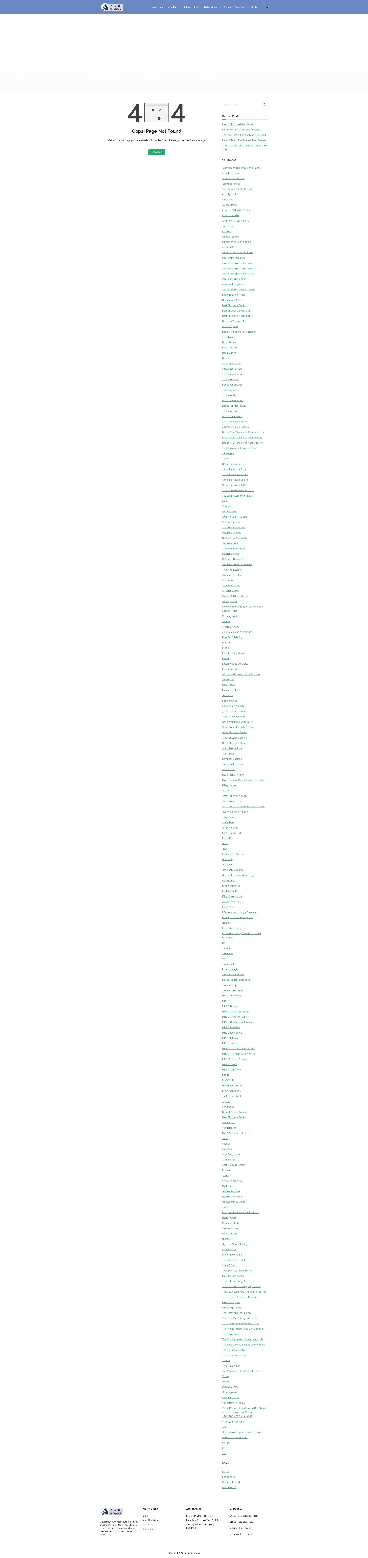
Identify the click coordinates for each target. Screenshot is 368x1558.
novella (226, 1143)
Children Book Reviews (234, 517)
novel (225, 1138)
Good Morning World (233, 716)
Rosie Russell (229, 1217)
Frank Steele (228, 685)
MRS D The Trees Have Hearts (238, 1048)
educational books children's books (241, 674)
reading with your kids (234, 1202)
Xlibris (225, 1448)
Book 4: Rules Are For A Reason (239, 331)
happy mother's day (233, 764)
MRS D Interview (231, 1027)
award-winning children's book (238, 289)
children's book (230, 543)
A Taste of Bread (231, 173)
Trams (225, 1376)
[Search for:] (245, 104)
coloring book (229, 601)
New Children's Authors (234, 1112)
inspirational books (232, 801)
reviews (226, 1207)
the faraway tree (231, 1302)
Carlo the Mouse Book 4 (235, 479)
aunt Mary (227, 226)
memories (227, 953)
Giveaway (227, 695)
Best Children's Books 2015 (236, 316)
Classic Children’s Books (235, 596)
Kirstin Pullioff (229, 891)
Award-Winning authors (234, 284)
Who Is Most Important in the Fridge (241, 1432)
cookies (226, 621)
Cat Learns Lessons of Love (237, 495)
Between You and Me (233, 321)
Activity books (230, 194)
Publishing (227, 1186)
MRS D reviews (230, 1043)
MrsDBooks (228, 1080)
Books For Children (232, 384)
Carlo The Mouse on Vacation (238, 490)
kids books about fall (233, 870)
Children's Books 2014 (234, 559)
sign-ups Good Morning (235, 1244)
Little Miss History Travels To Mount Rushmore (241, 935)
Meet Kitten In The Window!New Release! (244, 140)
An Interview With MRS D (235, 220)
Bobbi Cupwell (230, 326)
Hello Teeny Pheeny (233, 774)
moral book (228, 964)
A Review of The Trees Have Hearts (241, 168)
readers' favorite (231, 1191)
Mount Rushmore (231, 995)
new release (228, 1122)
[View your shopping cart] (266, 7)
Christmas (227, 580)
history (225, 790)
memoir (226, 948)
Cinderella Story (230, 591)
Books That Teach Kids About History (242, 443)
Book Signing (229, 353)
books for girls (229, 390)
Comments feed (231, 1482)
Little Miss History (231, 928)
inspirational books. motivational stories (243, 806)
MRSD (225, 1075)
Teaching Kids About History (237, 1270)
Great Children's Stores (234, 737)
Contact (255, 7)
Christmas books (231, 585)
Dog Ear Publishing (232, 637)
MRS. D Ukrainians (231, 1069)
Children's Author (231, 522)
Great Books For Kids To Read (238, 727)
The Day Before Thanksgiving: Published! (244, 135)
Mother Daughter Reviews (236, 980)
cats (224, 501)
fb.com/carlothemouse (241, 1534)
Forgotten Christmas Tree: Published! (242, 129)
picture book (229, 1159)
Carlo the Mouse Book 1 (235, 469)
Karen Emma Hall (231, 833)
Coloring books (230, 616)
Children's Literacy (232, 569)
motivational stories (233, 990)
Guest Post (228, 753)
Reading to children (232, 1196)
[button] (178, 7)
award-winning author (234, 279)
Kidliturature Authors (233, 854)
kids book (227, 859)
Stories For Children (232, 1254)
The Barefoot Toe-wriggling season (241, 1286)
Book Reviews (229, 347)
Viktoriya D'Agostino (233, 1421)
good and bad (229, 700)
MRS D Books (229, 1006)
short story (228, 1239)
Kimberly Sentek (231, 886)
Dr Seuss (227, 642)
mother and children (233, 974)
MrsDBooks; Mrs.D (232, 1085)
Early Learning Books (233, 653)
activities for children (233, 178)
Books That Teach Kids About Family (242, 437)
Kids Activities (191, 7)
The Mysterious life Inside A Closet (240, 1323)
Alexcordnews (229, 205)
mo (224, 958)
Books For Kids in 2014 (234, 405)
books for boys (230, 379)
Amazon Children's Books (236, 210)
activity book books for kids (237, 189)
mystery (226, 1101)
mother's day (229, 985)
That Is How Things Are (235, 1281)
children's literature (232, 575)
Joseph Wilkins (230, 827)
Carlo (225, 458)
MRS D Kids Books (232, 1032)
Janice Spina (228, 817)
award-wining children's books (238, 273)
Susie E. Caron (229, 1265)
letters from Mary (231, 901)
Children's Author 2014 (234, 527)
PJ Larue (226, 1170)
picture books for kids (234, 1165)
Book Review (229, 342)
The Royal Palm (230, 1334)
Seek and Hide (230, 1228)
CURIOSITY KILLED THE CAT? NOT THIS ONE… (244, 147)
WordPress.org (230, 1487)
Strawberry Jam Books (234, 1260)
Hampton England (232, 759)
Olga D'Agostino (231, 1154)
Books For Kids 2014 (233, 400)
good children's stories (234, 711)
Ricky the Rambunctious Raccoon (240, 1212)
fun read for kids (231, 690)
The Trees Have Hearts (234, 1355)
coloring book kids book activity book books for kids (242, 608)
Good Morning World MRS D (237, 722)
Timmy (226, 1360)
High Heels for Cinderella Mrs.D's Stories (243, 780)
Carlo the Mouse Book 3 (235, 474)
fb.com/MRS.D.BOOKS (240, 1528)
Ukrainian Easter (230, 1387)
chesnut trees (229, 511)
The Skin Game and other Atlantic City (242, 1339)
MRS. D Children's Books (235, 1059)
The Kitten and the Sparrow (237, 1313)
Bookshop (240, 7)
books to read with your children (239, 448)
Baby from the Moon (233, 294)
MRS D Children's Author (235, 1016)
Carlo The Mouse (231, 464)
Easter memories (231, 669)
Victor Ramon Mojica (233, 1403)
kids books (228, 864)
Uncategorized (230, 1392)
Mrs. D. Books (193, 1553)
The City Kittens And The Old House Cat (244, 1291)
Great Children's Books (234, 732)
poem (225, 1175)
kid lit (225, 843)
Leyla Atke (228, 907)
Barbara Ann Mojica (232, 300)
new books (228, 1106)
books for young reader (235, 421)
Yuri (224, 1453)
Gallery (227, 7)
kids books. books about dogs (238, 875)
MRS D (226, 1001)
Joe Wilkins (228, 822)
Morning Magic (230, 969)
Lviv (224, 942)
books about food (232, 368)
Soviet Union (229, 1249)
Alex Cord (227, 199)
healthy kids (228, 769)
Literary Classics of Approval (237, 917)
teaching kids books (233, 1276)
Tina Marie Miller (231, 1365)
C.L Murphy (228, 453)
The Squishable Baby (233, 1350)
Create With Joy (230, 626)
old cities (227, 1149)
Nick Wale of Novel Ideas (235, 1133)
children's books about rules (237, 564)
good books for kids (233, 706)
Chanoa (226, 506)
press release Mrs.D (232, 1180)
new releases (229, 1128)
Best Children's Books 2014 (236, 310)
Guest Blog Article (232, 748)
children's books (231, 553)
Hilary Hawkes (229, 785)
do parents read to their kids (237, 632)
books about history (233, 374)
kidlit (224, 848)
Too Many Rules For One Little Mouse (242, 1371)
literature (227, 922)
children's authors (231, 532)
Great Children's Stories (234, 743)
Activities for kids (231, 183)
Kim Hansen (228, 880)
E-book (226, 648)
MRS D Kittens (230, 1038)
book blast (228, 337)
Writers (226, 1442)
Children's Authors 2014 (235, 538)
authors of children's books (236, 242)
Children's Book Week (233, 548)
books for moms (231, 411)
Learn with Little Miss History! (238, 124)
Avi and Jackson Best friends (237, 252)
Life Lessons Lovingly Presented (239, 912)
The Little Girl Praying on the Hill (239, 1318)
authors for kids (230, 236)
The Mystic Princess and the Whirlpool (242, 1328)
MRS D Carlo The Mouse (235, 1011)
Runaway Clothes (231, 1223)
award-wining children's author (238, 263)
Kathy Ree (227, 838)
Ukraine (226, 1381)
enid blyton (228, 679)
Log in (225, 1471)
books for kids (229, 395)
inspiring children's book (235, 811)
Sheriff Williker (229, 1233)
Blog (145, 1516)
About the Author (168, 7)
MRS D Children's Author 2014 (238, 1022)
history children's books (235, 796)
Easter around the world (235, 663)
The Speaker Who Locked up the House (243, 1344)
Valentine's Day (230, 1397)
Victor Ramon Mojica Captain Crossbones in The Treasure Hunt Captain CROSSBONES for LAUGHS (244, 1412)
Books (225, 358)
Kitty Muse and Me (232, 896)
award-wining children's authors (239, 268)
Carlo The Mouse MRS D (235, 485)
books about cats (231, 363)
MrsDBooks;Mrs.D (231, 1091)
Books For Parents (232, 416)
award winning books (233, 257)
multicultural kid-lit (232, 1096)
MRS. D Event (229, 1064)
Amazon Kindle (230, 215)
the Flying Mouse (231, 1307)
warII (224, 1427)
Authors (226, 231)
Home (154, 7)
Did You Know (211, 7)
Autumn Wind (229, 247)
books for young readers (235, 427)
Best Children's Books (234, 305)
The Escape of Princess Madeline (240, 1297)
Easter (225, 658)
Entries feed (228, 1477)
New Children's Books (234, 1117)
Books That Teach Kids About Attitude (243, 432)
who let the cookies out (235, 1437)
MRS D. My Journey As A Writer (239, 1054)
